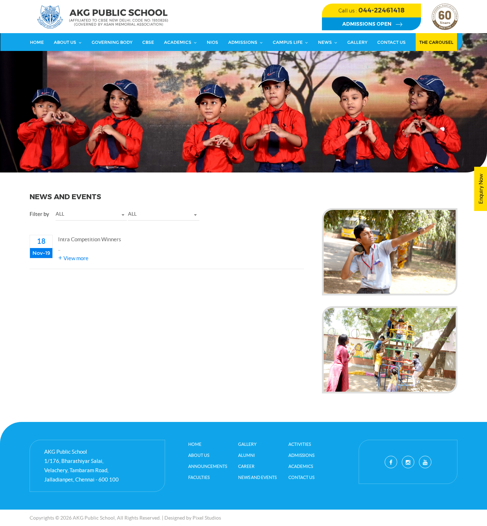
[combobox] (91, 214)
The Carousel (436, 42)
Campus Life (288, 42)
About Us (65, 42)
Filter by (39, 214)
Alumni (246, 455)
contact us (301, 477)
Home (37, 42)
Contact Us (391, 42)
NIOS (212, 42)
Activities (299, 444)
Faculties (199, 477)
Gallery (357, 42)
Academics (177, 42)
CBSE (148, 42)
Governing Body (112, 42)
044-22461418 (371, 10)
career (246, 466)
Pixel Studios (207, 518)
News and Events (257, 477)
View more (73, 258)
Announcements (207, 466)
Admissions (242, 42)
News (325, 42)
